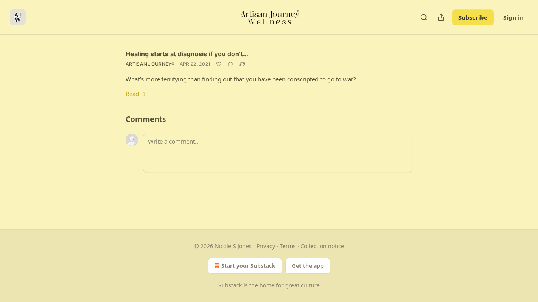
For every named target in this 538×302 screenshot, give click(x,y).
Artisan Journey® (150, 64)
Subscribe (473, 17)
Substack (230, 285)
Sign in (513, 17)
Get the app (308, 265)
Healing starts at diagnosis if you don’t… (187, 54)
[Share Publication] (441, 17)
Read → (136, 94)
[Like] (218, 64)
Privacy (265, 246)
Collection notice (322, 246)
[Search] (424, 17)
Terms (288, 246)
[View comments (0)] (230, 64)
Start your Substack (248, 265)
